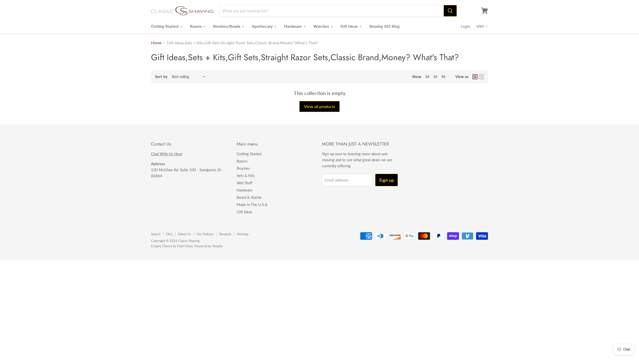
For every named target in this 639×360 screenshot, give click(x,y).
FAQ (169, 234)
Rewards (225, 234)
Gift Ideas (349, 26)
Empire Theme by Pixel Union (172, 246)
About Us (184, 234)
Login (465, 26)
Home (156, 42)
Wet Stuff (244, 182)
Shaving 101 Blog (384, 26)
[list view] (481, 76)
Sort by (161, 76)
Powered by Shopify (208, 246)
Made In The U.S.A (252, 204)
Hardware (293, 26)
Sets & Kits (246, 175)
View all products (319, 106)
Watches (321, 26)
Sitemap (242, 234)
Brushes (243, 168)
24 (427, 76)
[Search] (450, 10)
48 (443, 76)
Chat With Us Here (166, 154)
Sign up (386, 180)
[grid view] (475, 76)
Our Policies (205, 234)
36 (435, 76)
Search (155, 234)
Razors (196, 26)
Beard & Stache (249, 197)
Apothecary (263, 26)
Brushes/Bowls (227, 26)
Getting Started (165, 26)
